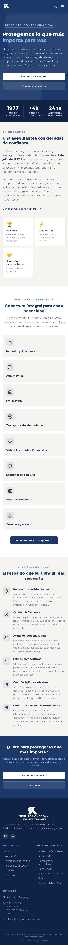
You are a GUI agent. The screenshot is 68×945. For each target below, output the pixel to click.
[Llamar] (55, 6)
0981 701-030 (15, 905)
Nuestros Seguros (14, 856)
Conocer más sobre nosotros (20, 208)
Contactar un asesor (34, 86)
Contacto (9, 875)
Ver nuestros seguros (34, 76)
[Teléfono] (13, 836)
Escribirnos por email (34, 775)
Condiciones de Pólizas (17, 861)
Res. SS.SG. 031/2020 (16, 865)
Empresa (9, 870)
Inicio (7, 851)
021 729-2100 (17, 912)
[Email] (5, 836)
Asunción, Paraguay (18, 897)
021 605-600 (34, 785)
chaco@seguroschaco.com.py (23, 919)
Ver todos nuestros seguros (32, 540)
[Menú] (62, 6)
